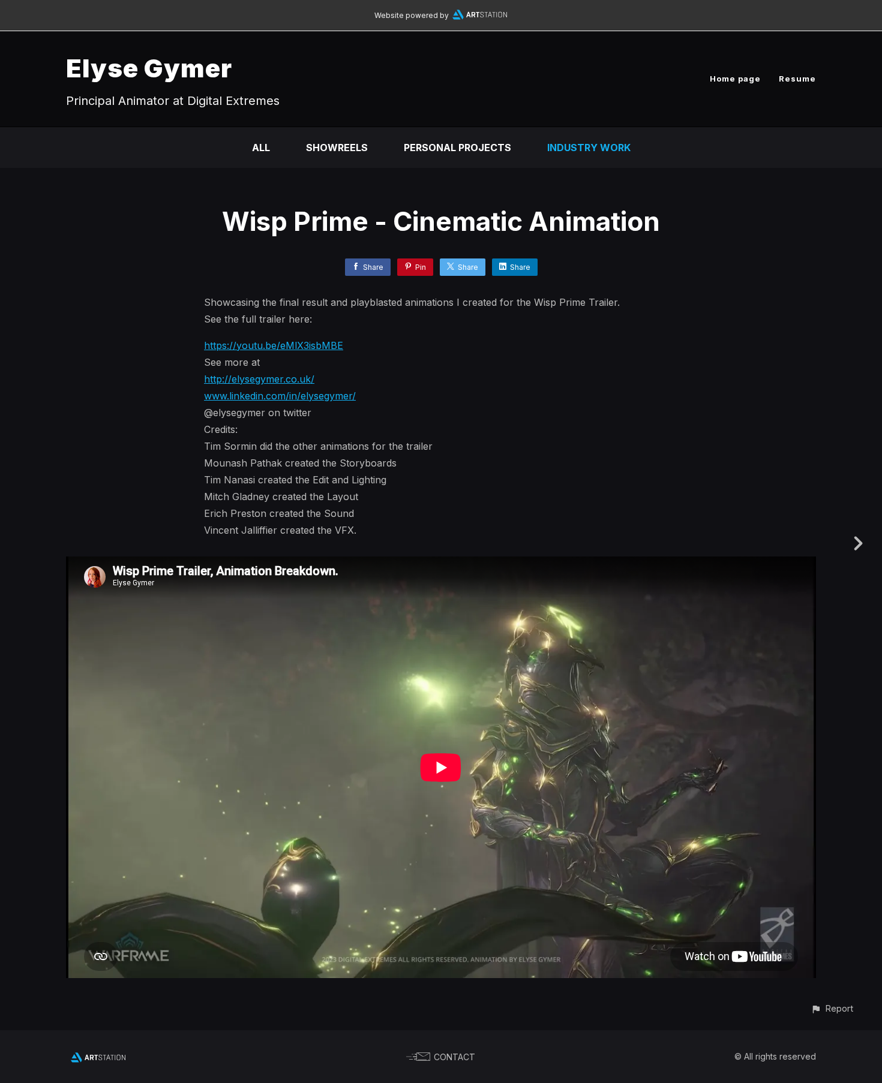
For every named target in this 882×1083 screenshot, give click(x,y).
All (261, 148)
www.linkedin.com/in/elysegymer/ (280, 396)
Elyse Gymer (149, 68)
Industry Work (589, 148)
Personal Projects (457, 148)
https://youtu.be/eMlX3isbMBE (273, 345)
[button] (832, 1008)
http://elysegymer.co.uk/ (259, 379)
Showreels (337, 148)
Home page (735, 78)
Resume (797, 78)
